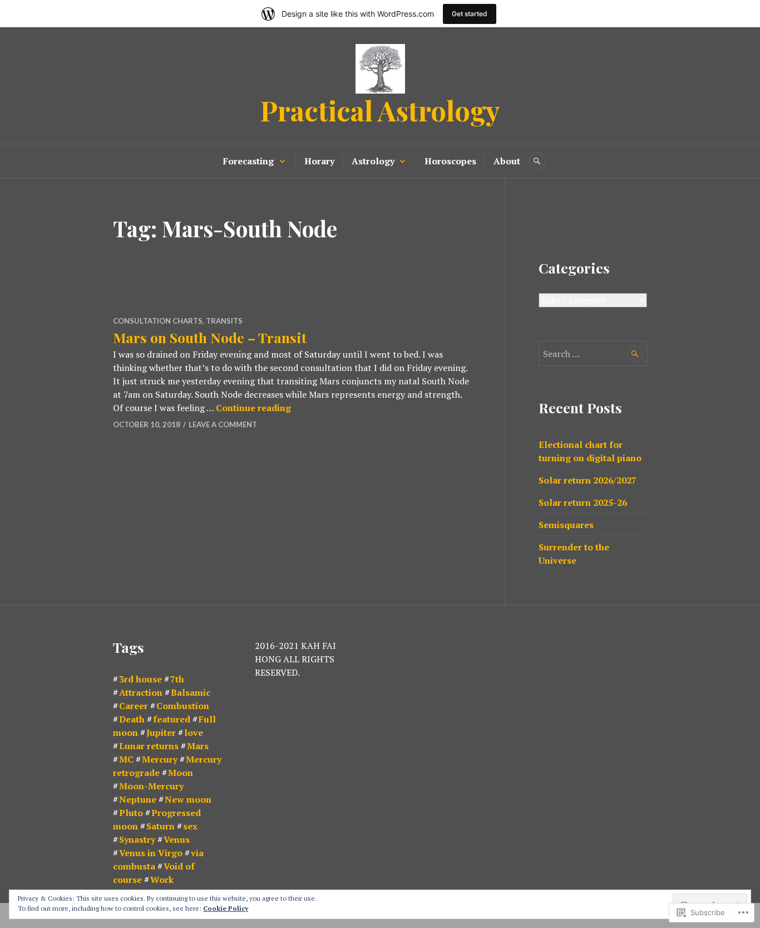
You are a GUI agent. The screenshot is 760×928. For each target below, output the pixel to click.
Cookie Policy (225, 908)
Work (162, 879)
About (506, 161)
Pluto (131, 813)
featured (171, 719)
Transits (224, 320)
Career (133, 706)
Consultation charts (158, 320)
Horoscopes (450, 161)
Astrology (373, 161)
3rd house (140, 679)
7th (177, 679)
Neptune (137, 799)
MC (126, 759)
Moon (180, 772)
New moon (188, 799)
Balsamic (190, 692)
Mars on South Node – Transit (210, 337)
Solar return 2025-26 (583, 502)
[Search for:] (593, 354)
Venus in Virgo (150, 853)
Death (132, 719)
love (193, 732)
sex (190, 826)
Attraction (140, 692)
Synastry (137, 839)
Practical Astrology (380, 110)
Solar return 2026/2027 (587, 480)
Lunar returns (149, 746)
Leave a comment (223, 424)
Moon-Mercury (151, 786)
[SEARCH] (537, 161)
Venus (177, 839)
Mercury (159, 759)
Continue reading (253, 408)
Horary (319, 161)
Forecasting (248, 161)
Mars (198, 746)
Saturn (160, 826)
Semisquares (566, 525)
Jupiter (161, 732)
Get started (469, 13)
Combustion (182, 706)
